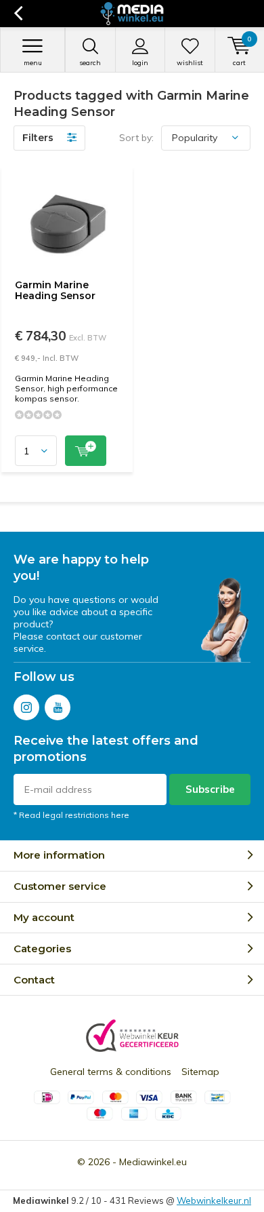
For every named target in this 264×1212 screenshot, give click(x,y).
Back (18, 13)
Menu (33, 62)
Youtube (57, 707)
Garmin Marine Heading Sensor (55, 290)
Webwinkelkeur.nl (214, 1200)
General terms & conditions (110, 1072)
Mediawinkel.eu (153, 1162)
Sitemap (200, 1072)
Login (140, 62)
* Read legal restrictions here (71, 815)
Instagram (26, 707)
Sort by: (136, 138)
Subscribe (210, 789)
